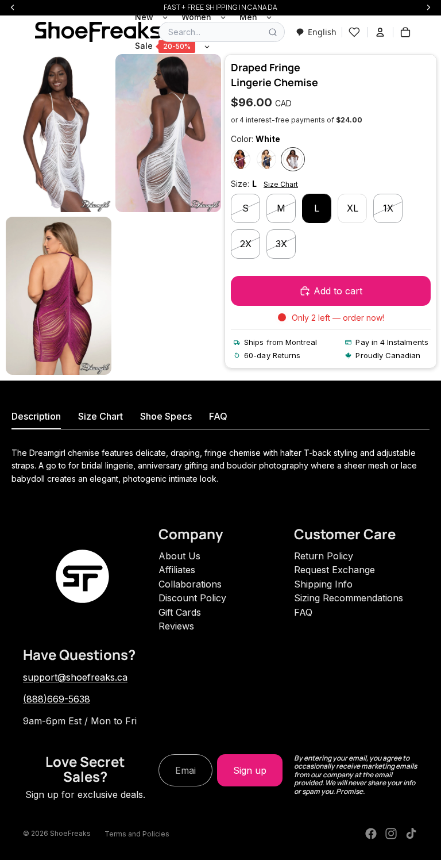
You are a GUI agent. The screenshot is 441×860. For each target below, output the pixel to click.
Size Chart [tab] (100, 416)
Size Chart (281, 184)
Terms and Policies (137, 834)
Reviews (176, 626)
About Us (179, 556)
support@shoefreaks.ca (75, 677)
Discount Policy (192, 598)
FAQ (303, 612)
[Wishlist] (354, 32)
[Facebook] (371, 833)
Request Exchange (334, 569)
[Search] (273, 32)
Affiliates (176, 569)
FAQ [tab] (218, 416)
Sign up (249, 770)
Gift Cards (179, 612)
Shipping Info (323, 584)
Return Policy (323, 556)
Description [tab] (36, 416)
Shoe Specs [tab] (166, 416)
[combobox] (316, 32)
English (322, 31)
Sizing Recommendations (348, 598)
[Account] (380, 32)
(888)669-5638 (56, 699)
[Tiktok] (411, 833)
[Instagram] (391, 833)
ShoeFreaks (70, 833)
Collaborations (190, 584)
